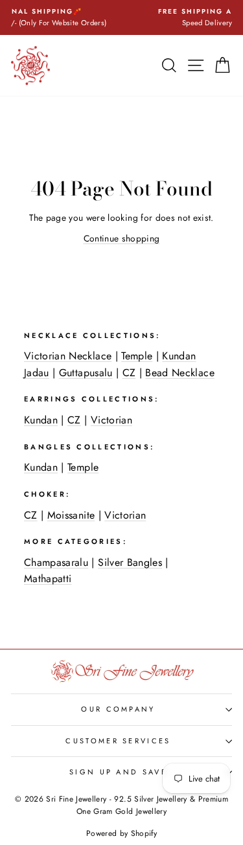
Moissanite (71, 515)
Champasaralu (56, 562)
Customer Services (117, 741)
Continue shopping (122, 238)
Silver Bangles (130, 562)
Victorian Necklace (67, 355)
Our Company (118, 709)
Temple (136, 355)
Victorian (111, 419)
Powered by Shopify (121, 833)
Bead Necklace (179, 372)
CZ (129, 372)
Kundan (41, 419)
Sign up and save (118, 772)
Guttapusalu (86, 372)
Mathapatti (47, 578)
